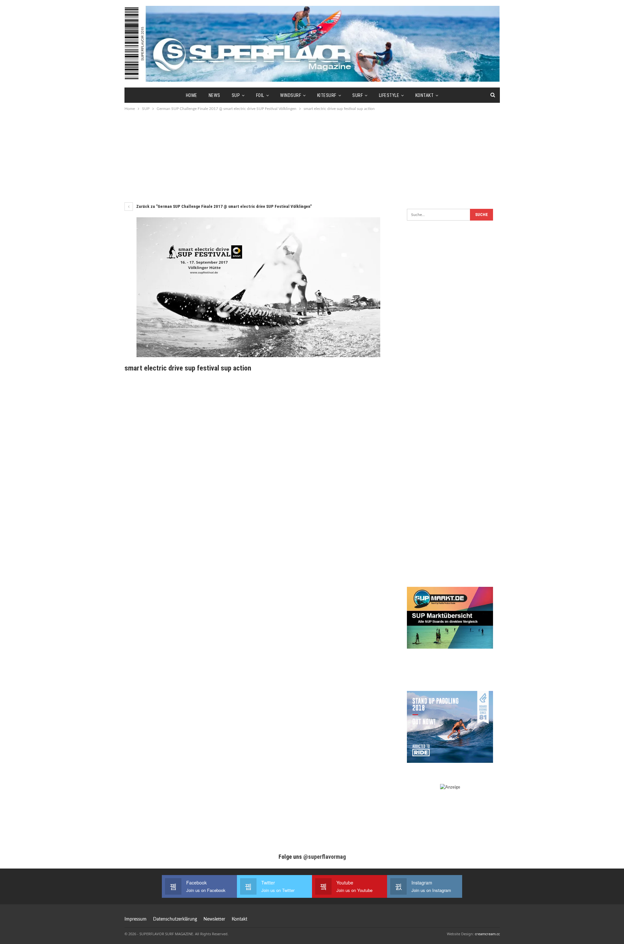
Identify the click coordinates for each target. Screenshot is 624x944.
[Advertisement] (312, 156)
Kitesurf (326, 95)
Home (191, 95)
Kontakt (424, 95)
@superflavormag (324, 856)
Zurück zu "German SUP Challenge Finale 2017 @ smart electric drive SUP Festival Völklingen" (223, 206)
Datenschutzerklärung (175, 919)
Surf (357, 95)
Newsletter (214, 919)
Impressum (135, 919)
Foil (260, 95)
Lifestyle (389, 95)
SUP (236, 95)
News (214, 95)
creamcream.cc (487, 933)
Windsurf (290, 95)
